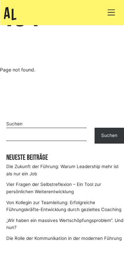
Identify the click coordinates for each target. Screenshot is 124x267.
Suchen (14, 123)
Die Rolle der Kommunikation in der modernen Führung (64, 238)
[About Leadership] (10, 13)
